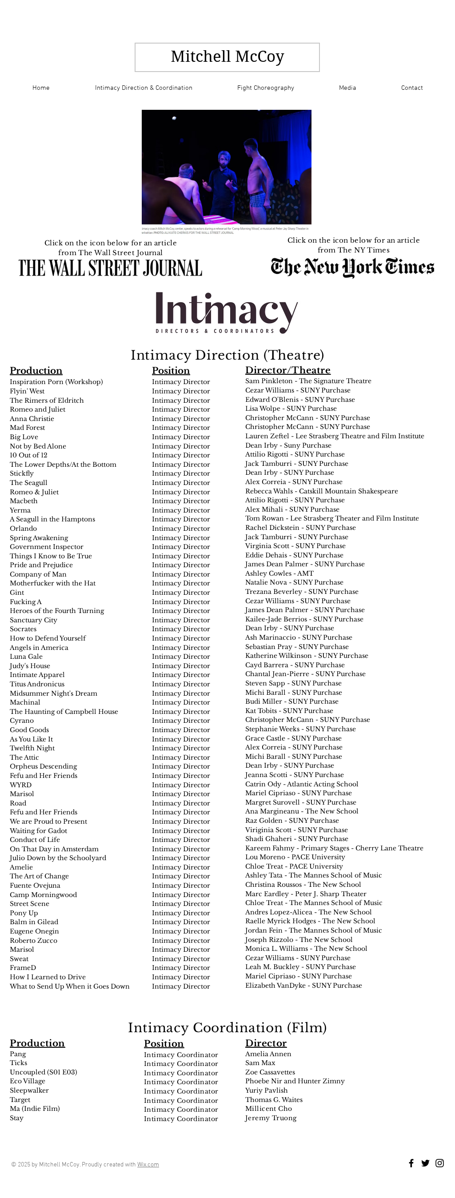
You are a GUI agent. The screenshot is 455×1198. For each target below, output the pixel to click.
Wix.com (148, 1165)
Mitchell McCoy (227, 56)
